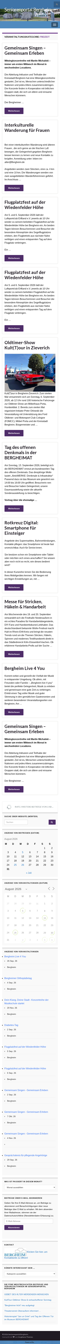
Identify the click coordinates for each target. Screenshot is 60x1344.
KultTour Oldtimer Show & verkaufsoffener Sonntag (27, 1300)
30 (52, 933)
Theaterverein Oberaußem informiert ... (22, 1311)
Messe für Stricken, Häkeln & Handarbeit (25, 604)
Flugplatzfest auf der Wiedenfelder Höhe (25, 204)
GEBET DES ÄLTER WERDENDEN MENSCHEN (26, 1294)
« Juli (29, 873)
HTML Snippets (19, 1342)
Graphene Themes (25, 1337)
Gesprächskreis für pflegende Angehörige (25, 1155)
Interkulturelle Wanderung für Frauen (27, 127)
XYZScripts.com (41, 1342)
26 (22, 865)
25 (15, 865)
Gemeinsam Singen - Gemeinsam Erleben (26, 1090)
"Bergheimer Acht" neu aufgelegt (19, 1305)
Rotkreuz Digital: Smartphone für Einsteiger (21, 528)
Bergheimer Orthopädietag (18, 978)
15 (45, 918)
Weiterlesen (14, 111)
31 (37, 903)
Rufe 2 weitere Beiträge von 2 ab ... (33, 807)
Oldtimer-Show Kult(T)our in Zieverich (27, 345)
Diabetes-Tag (11, 1025)
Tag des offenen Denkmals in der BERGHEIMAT (21, 452)
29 (45, 933)
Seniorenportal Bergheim (28, 9)
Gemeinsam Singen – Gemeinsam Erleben (25, 50)
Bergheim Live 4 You (25, 668)
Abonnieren (14, 1227)
